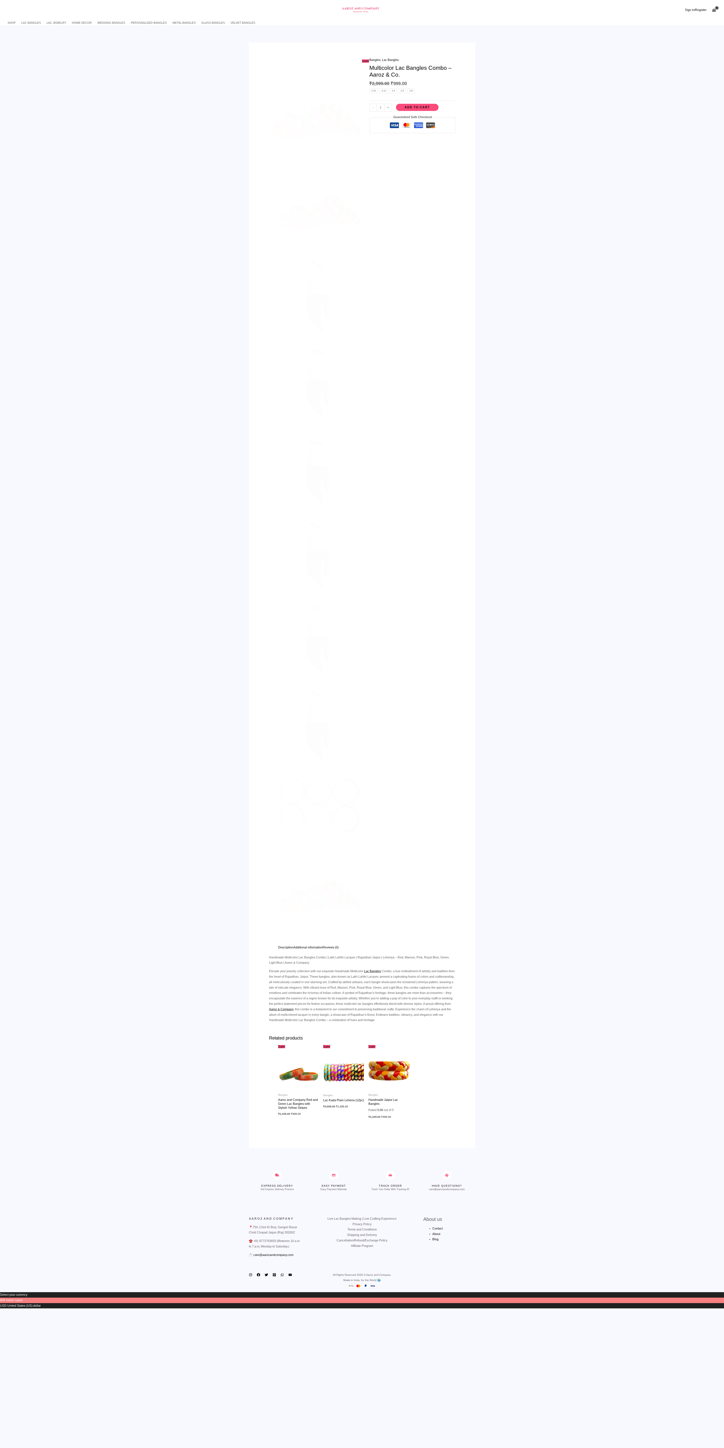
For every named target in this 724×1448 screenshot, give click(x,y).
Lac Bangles (31, 22)
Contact (437, 1228)
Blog (435, 1239)
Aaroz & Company (281, 1009)
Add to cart (417, 107)
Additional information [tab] (308, 947)
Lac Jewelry (56, 22)
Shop (12, 22)
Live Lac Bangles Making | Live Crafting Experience (362, 1218)
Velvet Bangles (243, 22)
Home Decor (82, 22)
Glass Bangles (213, 22)
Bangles (374, 60)
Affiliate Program (362, 1245)
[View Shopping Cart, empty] (713, 10)
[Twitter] (266, 1275)
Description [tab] (285, 947)
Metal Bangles (184, 22)
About (436, 1234)
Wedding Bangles (111, 22)
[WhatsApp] (282, 1275)
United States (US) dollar (24, 1305)
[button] (271, 61)
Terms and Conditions (362, 1229)
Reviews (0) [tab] (331, 947)
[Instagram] (250, 1275)
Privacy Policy (362, 1224)
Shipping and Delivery (362, 1235)
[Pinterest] (274, 1275)
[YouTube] (290, 1275)
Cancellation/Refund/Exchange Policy (362, 1240)
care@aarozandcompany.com (273, 1255)
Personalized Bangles (149, 22)
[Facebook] (258, 1275)
